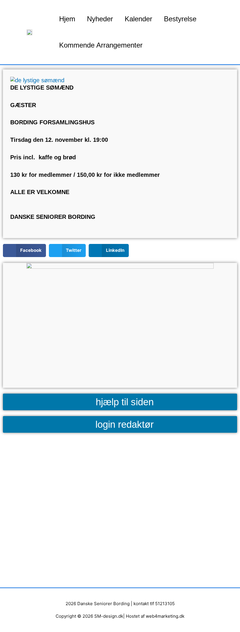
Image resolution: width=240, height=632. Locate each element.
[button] (24, 250)
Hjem (67, 19)
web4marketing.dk (165, 616)
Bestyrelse (180, 19)
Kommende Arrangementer (101, 45)
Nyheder (100, 19)
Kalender (138, 19)
